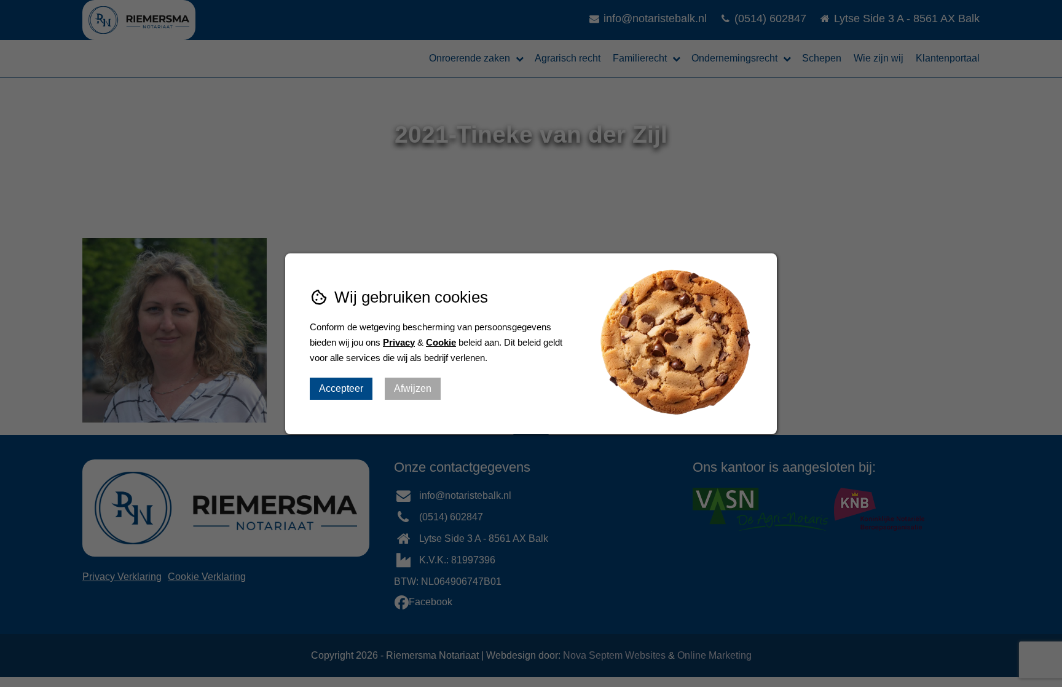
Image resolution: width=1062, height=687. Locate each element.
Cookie (441, 342)
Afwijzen (412, 388)
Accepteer (341, 388)
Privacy (399, 342)
